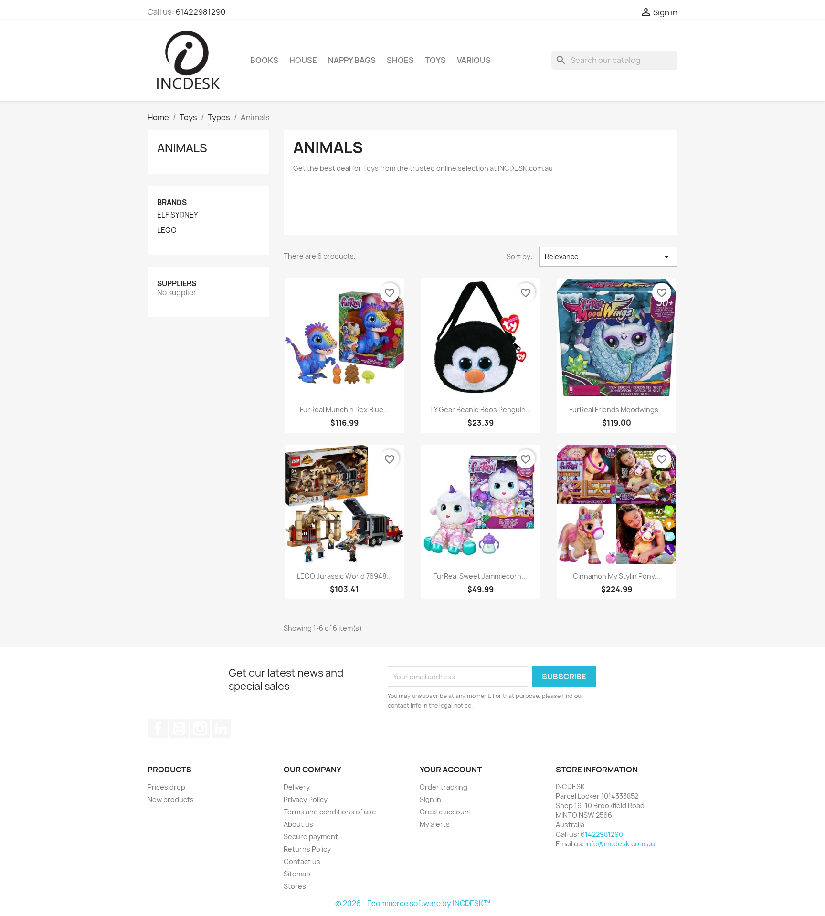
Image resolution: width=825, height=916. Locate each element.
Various (474, 60)
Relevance (608, 256)
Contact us (302, 861)
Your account (451, 769)
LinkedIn (221, 728)
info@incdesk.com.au (620, 843)
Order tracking (443, 786)
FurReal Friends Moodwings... (616, 409)
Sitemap (297, 873)
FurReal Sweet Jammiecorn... (480, 576)
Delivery (297, 786)
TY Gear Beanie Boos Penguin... (480, 409)
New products (171, 799)
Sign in (430, 799)
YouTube (179, 728)
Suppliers (176, 284)
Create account (446, 811)
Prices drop (166, 786)
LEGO (167, 230)
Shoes (400, 60)
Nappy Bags (352, 60)
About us (298, 824)
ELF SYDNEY (177, 215)
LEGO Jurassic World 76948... (344, 576)
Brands (172, 203)
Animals (182, 148)
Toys (435, 60)
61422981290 (200, 12)
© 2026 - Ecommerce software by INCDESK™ (412, 903)
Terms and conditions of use (330, 811)
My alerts (435, 824)
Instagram (200, 728)
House (303, 60)
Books (264, 60)
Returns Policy (307, 849)
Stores (295, 886)
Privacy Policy (306, 799)
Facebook (158, 728)
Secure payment (311, 836)
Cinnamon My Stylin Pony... (616, 576)
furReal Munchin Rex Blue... (344, 409)
